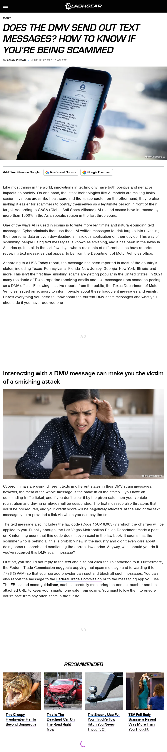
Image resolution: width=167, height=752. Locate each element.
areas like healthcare (49, 198)
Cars (7, 18)
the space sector (90, 198)
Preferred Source (63, 172)
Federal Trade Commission (79, 579)
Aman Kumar (16, 60)
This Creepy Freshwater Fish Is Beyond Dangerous (21, 719)
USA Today (38, 262)
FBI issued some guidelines (34, 584)
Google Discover (99, 172)
